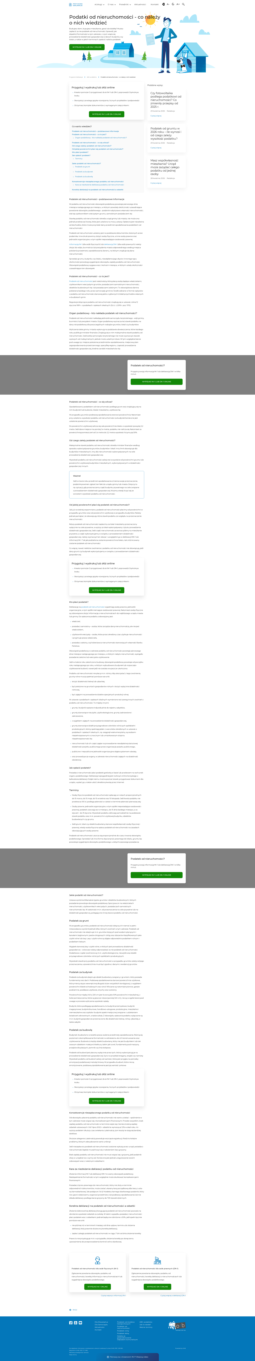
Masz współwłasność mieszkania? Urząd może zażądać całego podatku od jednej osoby (165, 167)
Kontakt (155, 4)
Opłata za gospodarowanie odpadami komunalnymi (127, 1338)
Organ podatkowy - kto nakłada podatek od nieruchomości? (101, 138)
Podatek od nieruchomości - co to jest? (89, 134)
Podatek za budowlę (84, 177)
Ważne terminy (146, 1327)
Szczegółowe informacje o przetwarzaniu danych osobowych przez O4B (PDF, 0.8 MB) (96, 1348)
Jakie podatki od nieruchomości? (86, 163)
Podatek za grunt (82, 167)
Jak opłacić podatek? (81, 155)
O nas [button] (111, 4)
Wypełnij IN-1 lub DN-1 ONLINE (87, 47)
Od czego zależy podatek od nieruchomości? (91, 146)
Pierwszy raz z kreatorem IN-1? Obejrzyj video (129, 1357)
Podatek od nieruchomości (81, 281)
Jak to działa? (145, 1325)
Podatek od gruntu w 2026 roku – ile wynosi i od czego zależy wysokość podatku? (166, 133)
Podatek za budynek (84, 172)
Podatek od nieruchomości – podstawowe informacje (95, 131)
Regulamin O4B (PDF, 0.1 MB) (78, 1350)
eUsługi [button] (98, 4)
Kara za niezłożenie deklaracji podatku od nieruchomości (99, 185)
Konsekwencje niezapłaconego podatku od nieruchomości (98, 182)
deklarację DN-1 (110, 244)
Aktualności (140, 4)
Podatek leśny (123, 1333)
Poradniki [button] (124, 4)
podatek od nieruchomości (93, 607)
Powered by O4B (180, 1348)
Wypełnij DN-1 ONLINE (157, 1287)
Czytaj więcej (156, 116)
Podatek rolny (123, 1331)
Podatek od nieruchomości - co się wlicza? (90, 143)
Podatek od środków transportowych (126, 1323)
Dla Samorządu (101, 1325)
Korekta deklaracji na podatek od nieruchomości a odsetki (97, 190)
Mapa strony (73, 1354)
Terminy (78, 159)
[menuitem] (163, 4)
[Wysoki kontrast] (163, 4)
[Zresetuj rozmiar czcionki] (173, 4)
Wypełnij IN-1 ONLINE (98, 1287)
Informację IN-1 (75, 244)
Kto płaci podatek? (80, 152)
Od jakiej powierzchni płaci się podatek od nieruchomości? (97, 149)
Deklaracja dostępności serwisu (79, 1352)
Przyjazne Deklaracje (76, 77)
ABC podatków (92, 77)
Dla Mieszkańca (101, 1322)
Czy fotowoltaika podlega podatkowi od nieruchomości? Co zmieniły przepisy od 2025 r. (166, 100)
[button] (183, 4)
